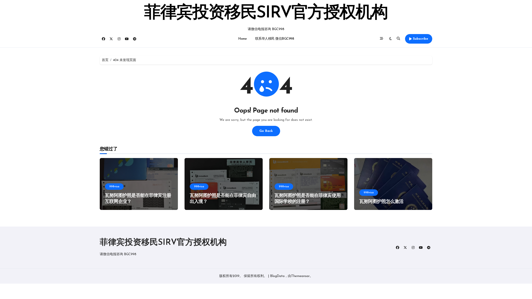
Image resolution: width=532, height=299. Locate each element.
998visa (114, 186)
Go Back (266, 131)
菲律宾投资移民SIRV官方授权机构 (266, 13)
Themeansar (300, 276)
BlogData (277, 276)
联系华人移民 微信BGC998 (274, 38)
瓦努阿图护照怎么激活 (381, 201)
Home (242, 38)
